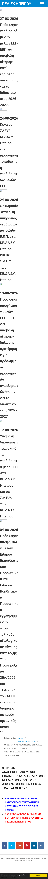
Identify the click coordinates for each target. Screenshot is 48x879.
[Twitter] (11, 845)
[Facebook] (4, 845)
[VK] (41, 845)
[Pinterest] (27, 845)
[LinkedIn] (34, 845)
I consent (38, 875)
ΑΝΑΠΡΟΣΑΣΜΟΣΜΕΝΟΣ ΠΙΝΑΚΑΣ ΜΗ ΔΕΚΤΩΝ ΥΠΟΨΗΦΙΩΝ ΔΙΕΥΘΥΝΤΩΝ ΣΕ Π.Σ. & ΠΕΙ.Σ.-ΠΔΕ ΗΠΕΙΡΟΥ (24, 818)
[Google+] (19, 845)
